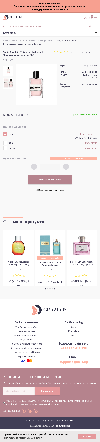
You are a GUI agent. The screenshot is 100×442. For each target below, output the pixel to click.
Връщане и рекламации (26, 335)
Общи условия (26, 339)
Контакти (73, 331)
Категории (9, 33)
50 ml (11, 134)
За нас (74, 327)
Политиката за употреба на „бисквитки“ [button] (23, 438)
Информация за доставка (51, 190)
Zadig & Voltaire (90, 66)
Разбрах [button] (87, 436)
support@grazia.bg (74, 362)
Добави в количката (50, 179)
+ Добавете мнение (86, 52)
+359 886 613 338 (74, 348)
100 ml (11, 148)
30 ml (11, 143)
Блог (73, 335)
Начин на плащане (26, 331)
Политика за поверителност (26, 344)
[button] (46, 289)
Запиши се (47, 391)
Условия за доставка (26, 327)
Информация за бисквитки (26, 352)
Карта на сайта (26, 356)
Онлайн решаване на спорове (26, 348)
